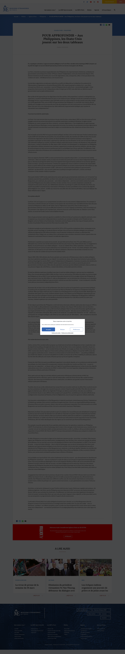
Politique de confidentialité (67, 333)
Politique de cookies (56, 333)
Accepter (48, 329)
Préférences (76, 329)
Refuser (62, 329)
